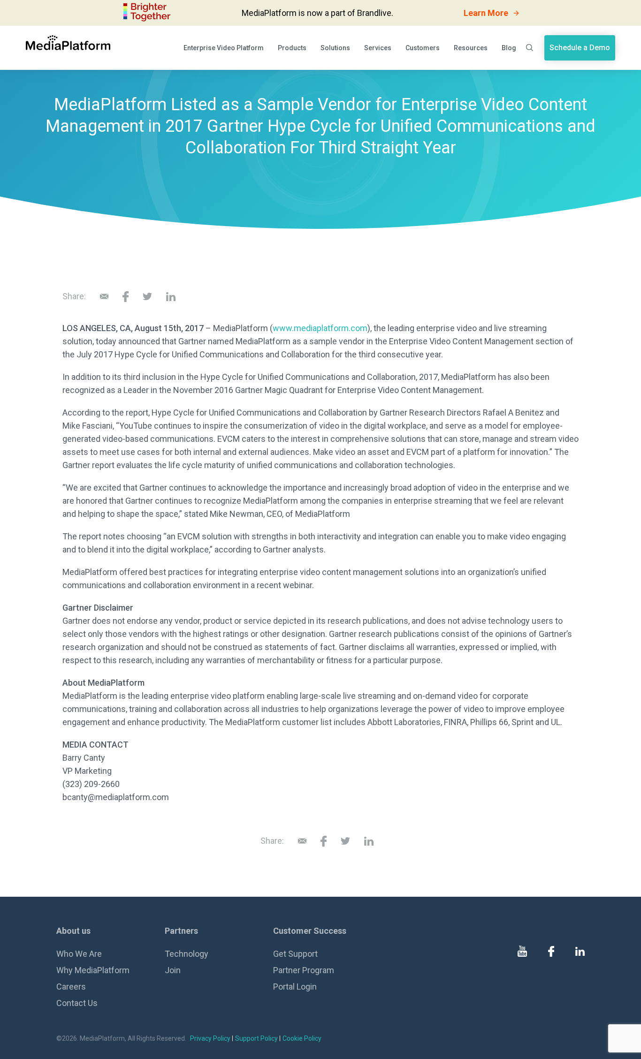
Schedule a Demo (579, 47)
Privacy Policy (210, 1038)
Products (292, 48)
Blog (509, 48)
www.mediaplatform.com (320, 328)
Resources (471, 48)
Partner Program (303, 970)
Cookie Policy (301, 1038)
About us (73, 931)
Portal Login (295, 986)
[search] (530, 48)
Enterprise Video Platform (223, 48)
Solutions (335, 48)
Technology (186, 954)
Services (377, 48)
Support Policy (256, 1038)
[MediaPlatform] (68, 42)
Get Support (295, 954)
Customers (422, 48)
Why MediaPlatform (93, 970)
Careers (71, 986)
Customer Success (309, 931)
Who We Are (79, 954)
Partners (181, 931)
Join (173, 970)
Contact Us (77, 1003)
